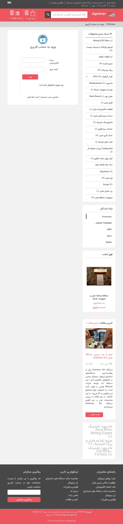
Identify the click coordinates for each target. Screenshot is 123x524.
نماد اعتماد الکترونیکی (106, 487)
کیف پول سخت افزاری (101, 158)
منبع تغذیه (105, 63)
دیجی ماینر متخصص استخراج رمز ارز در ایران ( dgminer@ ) (54, 511)
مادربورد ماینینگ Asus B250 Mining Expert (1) (100, 431)
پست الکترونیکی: (54, 62)
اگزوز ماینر (106, 102)
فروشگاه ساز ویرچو (53, 514)
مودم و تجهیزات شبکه (101, 89)
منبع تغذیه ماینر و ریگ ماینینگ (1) (99, 442)
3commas (107, 216)
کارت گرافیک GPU (102, 76)
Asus (109, 236)
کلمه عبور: (53, 69)
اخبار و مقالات (72, 499)
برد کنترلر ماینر (104, 191)
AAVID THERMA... (103, 223)
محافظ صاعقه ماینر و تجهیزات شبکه (99, 297)
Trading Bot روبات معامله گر (99, 150)
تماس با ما (102, 5)
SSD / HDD (105, 57)
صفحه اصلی (111, 3)
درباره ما (112, 5)
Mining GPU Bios (102, 40)
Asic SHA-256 (103, 165)
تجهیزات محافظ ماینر (101, 197)
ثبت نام (85, 5)
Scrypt (107, 184)
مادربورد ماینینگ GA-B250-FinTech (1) (100, 451)
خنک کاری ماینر (104, 135)
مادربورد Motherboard (100, 83)
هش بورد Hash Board (100, 96)
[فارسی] (9, 3)
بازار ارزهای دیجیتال (107, 478)
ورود (93, 5)
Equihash (106, 171)
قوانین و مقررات (57, 2)
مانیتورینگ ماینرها (102, 122)
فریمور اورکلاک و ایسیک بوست (99, 49)
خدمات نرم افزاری (103, 129)
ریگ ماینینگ (105, 70)
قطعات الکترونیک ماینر (100, 109)
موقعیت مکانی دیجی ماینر (104, 482)
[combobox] (69, 14)
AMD (109, 229)
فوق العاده (107, 254)
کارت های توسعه (103, 142)
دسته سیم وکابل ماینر (101, 116)
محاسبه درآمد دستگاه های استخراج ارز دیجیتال (84, 2)
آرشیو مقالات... (92, 323)
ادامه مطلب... (94, 414)
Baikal (109, 242)
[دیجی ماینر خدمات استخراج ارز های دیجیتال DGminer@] (104, 13)
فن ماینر (107, 178)
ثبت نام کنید (33, 97)
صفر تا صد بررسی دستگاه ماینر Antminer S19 (99, 356)
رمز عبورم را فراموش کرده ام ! (51, 85)
